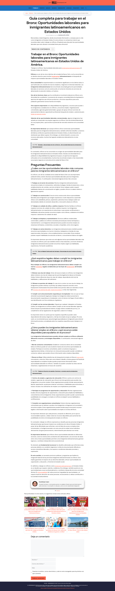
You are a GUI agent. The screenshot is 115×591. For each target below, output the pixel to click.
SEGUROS (54, 8)
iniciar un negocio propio (38, 114)
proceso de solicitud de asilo (41, 290)
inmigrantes (55, 76)
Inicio (27, 13)
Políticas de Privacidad (52, 588)
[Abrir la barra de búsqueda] (86, 8)
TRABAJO (35, 8)
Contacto (68, 588)
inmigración (70, 267)
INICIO (30, 8)
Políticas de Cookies (61, 588)
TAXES (82, 8)
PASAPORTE (76, 8)
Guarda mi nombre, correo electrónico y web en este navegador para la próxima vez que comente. (58, 572)
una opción (80, 357)
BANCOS (48, 8)
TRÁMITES (42, 8)
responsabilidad (42, 472)
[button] (52, 49)
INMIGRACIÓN (61, 8)
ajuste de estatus (56, 290)
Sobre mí (72, 588)
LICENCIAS (69, 8)
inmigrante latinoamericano (63, 466)
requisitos (39, 267)
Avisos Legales (44, 588)
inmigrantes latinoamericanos (71, 68)
